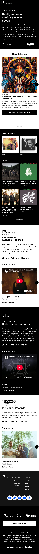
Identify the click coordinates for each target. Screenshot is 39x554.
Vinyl (4, 154)
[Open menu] (37, 3)
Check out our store (19, 523)
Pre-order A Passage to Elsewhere (19, 112)
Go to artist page (8, 302)
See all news (19, 219)
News (24, 258)
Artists (14, 258)
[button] (17, 126)
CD (21, 154)
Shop (4, 258)
